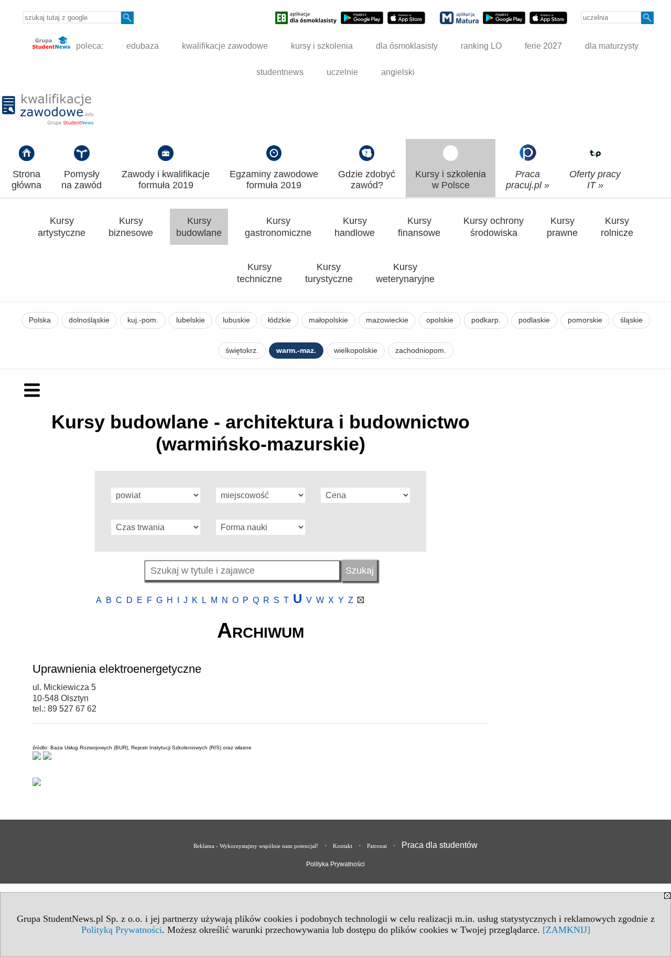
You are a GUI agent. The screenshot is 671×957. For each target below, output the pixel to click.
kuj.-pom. (142, 320)
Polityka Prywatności (335, 864)
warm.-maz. (296, 350)
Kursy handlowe (354, 227)
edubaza (142, 45)
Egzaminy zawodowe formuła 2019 (274, 179)
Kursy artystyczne (61, 227)
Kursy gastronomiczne (278, 227)
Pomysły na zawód (81, 179)
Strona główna (26, 179)
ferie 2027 (543, 45)
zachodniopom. (420, 350)
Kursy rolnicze (617, 227)
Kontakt (342, 846)
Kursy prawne (562, 227)
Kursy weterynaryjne (405, 273)
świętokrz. (241, 350)
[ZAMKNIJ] (566, 929)
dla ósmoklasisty (407, 45)
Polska (40, 320)
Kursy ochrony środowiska (493, 227)
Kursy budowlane (199, 227)
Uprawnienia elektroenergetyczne (117, 668)
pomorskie (585, 320)
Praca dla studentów (440, 845)
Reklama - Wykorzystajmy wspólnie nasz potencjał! (255, 846)
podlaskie (534, 320)
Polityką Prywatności (121, 929)
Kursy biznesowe (131, 227)
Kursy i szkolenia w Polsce (450, 179)
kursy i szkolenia (322, 45)
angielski (398, 72)
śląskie (631, 320)
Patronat (377, 846)
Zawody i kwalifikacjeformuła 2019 (166, 179)
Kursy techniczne (259, 273)
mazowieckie (387, 320)
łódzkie (279, 320)
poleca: (88, 45)
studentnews (280, 72)
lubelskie (190, 320)
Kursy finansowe (419, 227)
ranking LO (481, 45)
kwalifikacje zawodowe (225, 45)
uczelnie (342, 72)
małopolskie (328, 320)
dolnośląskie (89, 320)
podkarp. (486, 320)
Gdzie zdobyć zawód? (366, 179)
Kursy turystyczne (329, 273)
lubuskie (236, 320)
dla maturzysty (611, 45)
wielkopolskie (355, 350)
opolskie (439, 320)
